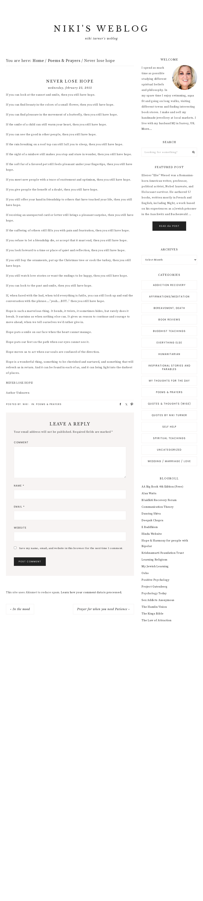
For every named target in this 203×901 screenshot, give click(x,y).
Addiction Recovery (169, 285)
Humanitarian (169, 354)
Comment (21, 442)
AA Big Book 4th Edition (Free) (162, 486)
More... (147, 129)
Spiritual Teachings (169, 438)
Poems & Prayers (49, 404)
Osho (145, 573)
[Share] (119, 404)
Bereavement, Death (169, 308)
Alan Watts (149, 493)
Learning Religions (155, 560)
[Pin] (130, 404)
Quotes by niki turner (169, 415)
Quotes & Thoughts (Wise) (169, 403)
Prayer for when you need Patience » (103, 609)
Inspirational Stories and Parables (169, 367)
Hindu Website (152, 534)
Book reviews (169, 319)
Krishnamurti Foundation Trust (163, 553)
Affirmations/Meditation (169, 296)
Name (19, 485)
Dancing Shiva (151, 513)
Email (19, 506)
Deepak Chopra (152, 520)
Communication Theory (157, 507)
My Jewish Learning (155, 566)
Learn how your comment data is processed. (91, 592)
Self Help (169, 426)
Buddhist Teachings (169, 331)
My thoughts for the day (169, 380)
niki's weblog (101, 29)
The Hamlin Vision (154, 607)
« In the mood (20, 609)
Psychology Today (154, 593)
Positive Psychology (155, 580)
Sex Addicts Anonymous (158, 600)
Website (20, 527)
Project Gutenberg (154, 586)
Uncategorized (169, 449)
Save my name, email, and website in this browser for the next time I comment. (71, 548)
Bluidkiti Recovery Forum (159, 500)
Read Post (169, 226)
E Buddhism (150, 527)
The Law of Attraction (156, 620)
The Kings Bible (153, 613)
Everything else (169, 342)
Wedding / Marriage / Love (169, 461)
